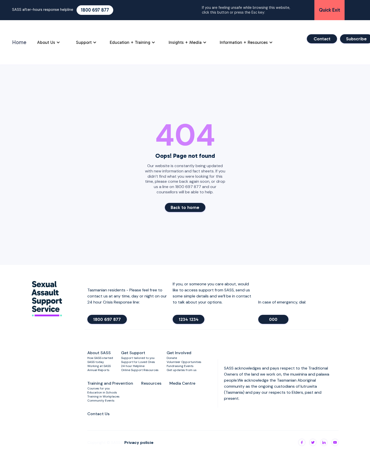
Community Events (101, 401)
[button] (48, 42)
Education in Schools (102, 392)
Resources (151, 383)
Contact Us (98, 413)
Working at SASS (99, 366)
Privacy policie (139, 442)
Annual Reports (98, 370)
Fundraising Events (180, 366)
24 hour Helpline (132, 366)
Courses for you (98, 388)
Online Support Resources (140, 370)
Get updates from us (182, 370)
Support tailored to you (138, 358)
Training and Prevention (110, 383)
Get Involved (179, 352)
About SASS (99, 352)
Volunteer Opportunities (184, 362)
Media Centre (182, 383)
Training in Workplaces (103, 396)
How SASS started (100, 358)
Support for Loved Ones (138, 362)
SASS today (95, 362)
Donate (172, 358)
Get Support (133, 352)
